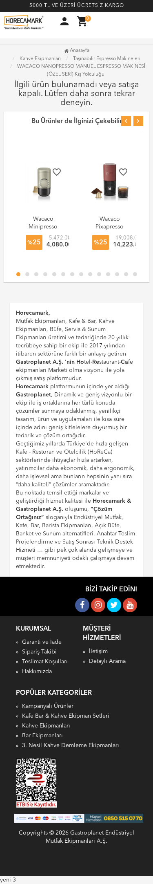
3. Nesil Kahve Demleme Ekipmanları (70, 745)
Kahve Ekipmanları (46, 726)
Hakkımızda (37, 671)
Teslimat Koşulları (45, 662)
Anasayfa (79, 50)
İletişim (98, 651)
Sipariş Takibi (39, 652)
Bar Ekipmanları (42, 736)
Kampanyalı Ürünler (47, 706)
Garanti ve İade (42, 642)
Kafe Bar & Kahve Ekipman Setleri (65, 716)
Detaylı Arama (107, 661)
